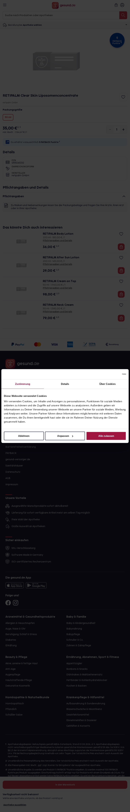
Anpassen (63, 435)
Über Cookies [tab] (107, 383)
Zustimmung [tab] (22, 383)
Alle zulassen (106, 435)
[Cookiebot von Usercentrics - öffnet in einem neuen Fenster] (111, 374)
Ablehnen (23, 435)
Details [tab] (65, 383)
